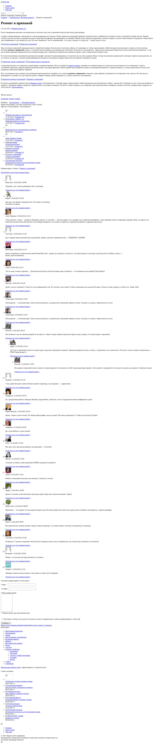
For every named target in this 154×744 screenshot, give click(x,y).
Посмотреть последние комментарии (15, 172)
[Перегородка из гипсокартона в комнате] (8, 128)
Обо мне (8, 10)
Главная (8, 6)
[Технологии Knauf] (11, 142)
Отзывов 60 (19, 165)
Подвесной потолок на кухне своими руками (22, 163)
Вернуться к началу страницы (40, 625)
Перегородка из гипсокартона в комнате (21, 130)
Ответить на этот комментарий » (18, 190)
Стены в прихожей (12, 156)
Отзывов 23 (19, 152)
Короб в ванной (11, 150)
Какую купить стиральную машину (19, 687)
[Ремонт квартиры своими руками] (5, 2)
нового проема (74, 65)
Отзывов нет (19, 117)
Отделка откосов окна (13, 706)
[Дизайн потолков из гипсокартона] (8, 113)
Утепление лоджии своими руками (18, 681)
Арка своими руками (13, 138)
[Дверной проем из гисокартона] (14, 119)
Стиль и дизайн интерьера (20, 655)
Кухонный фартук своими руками (18, 700)
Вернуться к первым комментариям (14, 625)
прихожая (4, 99)
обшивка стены (36, 83)
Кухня (12, 659)
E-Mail (4, 589)
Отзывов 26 (19, 158)
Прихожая (14, 651)
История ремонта (27, 17)
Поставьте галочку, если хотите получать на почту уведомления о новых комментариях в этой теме (42, 619)
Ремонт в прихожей (27, 168)
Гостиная (13, 653)
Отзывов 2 (19, 132)
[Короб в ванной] (12, 148)
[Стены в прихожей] (13, 154)
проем (11, 99)
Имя (3, 585)
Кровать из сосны (12, 718)
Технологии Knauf (12, 144)
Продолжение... (18, 87)
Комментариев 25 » (19, 29)
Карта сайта (10, 8)
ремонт (17, 99)
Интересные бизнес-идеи (10, 667)
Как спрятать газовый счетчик (17, 694)
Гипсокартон (15, 17)
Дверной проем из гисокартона (17, 121)
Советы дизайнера (12, 649)
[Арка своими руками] (8, 136)
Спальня (13, 657)
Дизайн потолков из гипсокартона (18, 115)
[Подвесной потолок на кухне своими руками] (13, 161)
